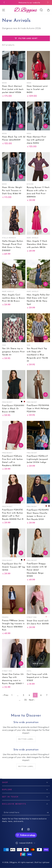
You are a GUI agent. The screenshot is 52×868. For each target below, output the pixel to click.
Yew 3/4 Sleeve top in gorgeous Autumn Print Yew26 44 (13, 352)
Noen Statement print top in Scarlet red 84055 (37, 89)
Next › (32, 699)
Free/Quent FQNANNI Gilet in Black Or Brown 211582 (13, 409)
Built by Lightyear (42, 862)
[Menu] (3, 10)
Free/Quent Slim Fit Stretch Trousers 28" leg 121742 (13, 567)
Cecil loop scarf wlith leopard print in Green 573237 (37, 677)
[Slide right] (47, 2)
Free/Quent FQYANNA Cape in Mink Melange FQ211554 (38, 408)
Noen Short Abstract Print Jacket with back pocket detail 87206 (12, 89)
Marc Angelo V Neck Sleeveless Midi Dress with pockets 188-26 (37, 244)
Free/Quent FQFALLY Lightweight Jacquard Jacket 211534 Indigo (37, 459)
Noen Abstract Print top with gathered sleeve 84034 (36, 140)
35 (25, 699)
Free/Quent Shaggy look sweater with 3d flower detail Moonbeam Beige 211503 (37, 570)
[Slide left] (4, 2)
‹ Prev (5, 695)
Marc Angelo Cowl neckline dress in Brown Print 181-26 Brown (13, 298)
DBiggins (13, 862)
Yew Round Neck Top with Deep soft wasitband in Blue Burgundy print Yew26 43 (37, 355)
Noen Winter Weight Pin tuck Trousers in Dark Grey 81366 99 (12, 190)
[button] (41, 10)
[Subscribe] (48, 812)
